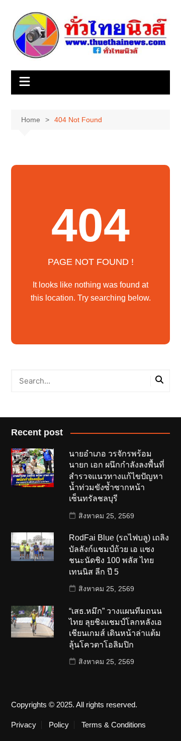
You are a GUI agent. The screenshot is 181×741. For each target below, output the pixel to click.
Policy (59, 725)
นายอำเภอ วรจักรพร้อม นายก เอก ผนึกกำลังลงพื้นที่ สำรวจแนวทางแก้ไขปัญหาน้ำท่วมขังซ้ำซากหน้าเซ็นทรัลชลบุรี (116, 476)
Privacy (23, 725)
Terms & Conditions (113, 725)
